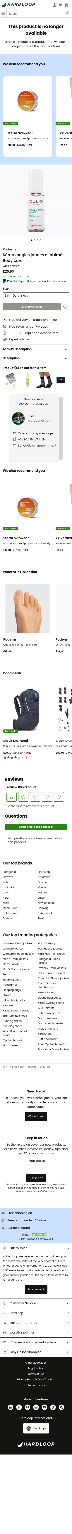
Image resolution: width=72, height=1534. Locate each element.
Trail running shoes (15, 1016)
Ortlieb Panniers (48, 1029)
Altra (5, 898)
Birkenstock (45, 913)
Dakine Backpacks (49, 998)
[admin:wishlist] (65, 306)
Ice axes (8, 1005)
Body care (45, 1067)
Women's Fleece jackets (18, 954)
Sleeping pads (12, 979)
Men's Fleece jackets (16, 969)
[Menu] (3, 13)
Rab (5, 882)
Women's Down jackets (17, 943)
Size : (6, 288)
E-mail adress (36, 1160)
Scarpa (42, 882)
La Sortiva (9, 887)
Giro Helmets (46, 1008)
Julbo (41, 898)
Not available (32, 306)
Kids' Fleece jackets (50, 948)
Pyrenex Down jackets (52, 968)
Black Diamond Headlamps (47, 985)
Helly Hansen (11, 913)
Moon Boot (10, 908)
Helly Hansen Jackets (51, 973)
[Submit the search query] (68, 14)
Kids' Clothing (46, 943)
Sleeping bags (12, 990)
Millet (6, 903)
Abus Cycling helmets (52, 1044)
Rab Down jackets (49, 1013)
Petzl (41, 918)
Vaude (42, 887)
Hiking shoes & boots (16, 1010)
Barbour (8, 918)
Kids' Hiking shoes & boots (15, 1033)
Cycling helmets (13, 1040)
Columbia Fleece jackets (53, 978)
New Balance (46, 903)
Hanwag (43, 908)
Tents (6, 974)
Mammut (43, 892)
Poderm (9, 249)
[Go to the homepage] (6, 1067)
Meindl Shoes (46, 992)
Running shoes (12, 1021)
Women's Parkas (13, 948)
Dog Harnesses (47, 1018)
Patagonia (9, 872)
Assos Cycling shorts (51, 1003)
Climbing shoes (12, 1026)
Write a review (11, 266)
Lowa (6, 892)
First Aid (32, 1067)
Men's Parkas (11, 964)
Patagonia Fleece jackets (49, 961)
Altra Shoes (45, 1034)
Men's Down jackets (15, 959)
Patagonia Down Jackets (53, 1049)
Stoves (7, 995)
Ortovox (8, 877)
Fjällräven (44, 872)
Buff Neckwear (47, 1039)
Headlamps (10, 985)
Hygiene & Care (17, 1067)
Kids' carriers (10, 1045)
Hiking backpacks (14, 1000)
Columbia (44, 877)
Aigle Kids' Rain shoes (51, 954)
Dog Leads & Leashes (51, 1023)
